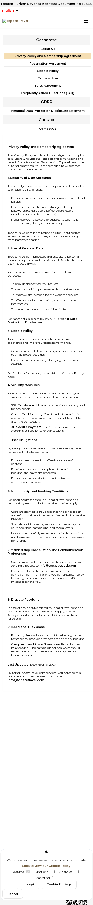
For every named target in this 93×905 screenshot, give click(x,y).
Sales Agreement (48, 85)
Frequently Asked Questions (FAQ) (47, 93)
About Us (48, 48)
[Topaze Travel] (14, 21)
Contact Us (47, 128)
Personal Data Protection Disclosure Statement (48, 111)
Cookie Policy (48, 71)
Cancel (12, 894)
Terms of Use (48, 78)
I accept (28, 884)
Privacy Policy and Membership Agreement (48, 56)
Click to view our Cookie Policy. (46, 866)
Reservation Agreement (48, 63)
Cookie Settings (59, 884)
